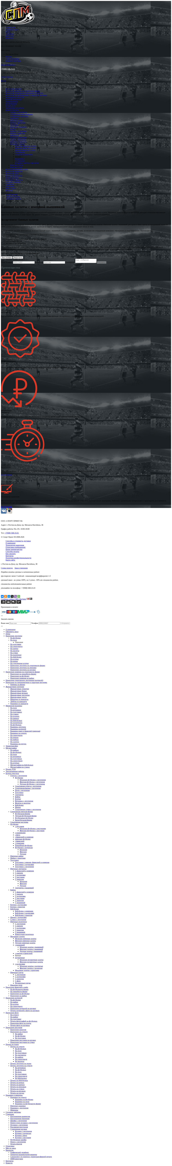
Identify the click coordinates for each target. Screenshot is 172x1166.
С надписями (20, 875)
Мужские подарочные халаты (31, 960)
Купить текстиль (12, 110)
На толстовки (15, 644)
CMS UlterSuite (20, 599)
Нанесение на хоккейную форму (23, 674)
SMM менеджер (16, 1159)
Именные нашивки (18, 1106)
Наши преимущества (14, 549)
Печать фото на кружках (20, 1025)
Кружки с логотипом (23, 1131)
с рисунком (19, 826)
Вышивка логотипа (18, 727)
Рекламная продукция (19, 1127)
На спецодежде (16, 735)
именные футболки (22, 839)
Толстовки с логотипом (24, 867)
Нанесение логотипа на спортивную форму (27, 666)
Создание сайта (7, 599)
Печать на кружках (18, 1091)
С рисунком (19, 877)
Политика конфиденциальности (18, 558)
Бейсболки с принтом (23, 915)
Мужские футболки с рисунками (33, 829)
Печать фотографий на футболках (23, 1021)
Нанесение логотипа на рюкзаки (23, 668)
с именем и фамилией (23, 155)
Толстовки (14, 125)
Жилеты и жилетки (22, 803)
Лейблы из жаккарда (18, 701)
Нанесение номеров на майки (22, 678)
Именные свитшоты (18, 127)
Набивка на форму (17, 685)
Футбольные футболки (24, 818)
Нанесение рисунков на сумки (22, 1042)
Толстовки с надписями (24, 865)
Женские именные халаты (25, 148)
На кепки (14, 661)
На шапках (14, 718)
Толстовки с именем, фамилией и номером (32, 862)
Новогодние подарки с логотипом (24, 1123)
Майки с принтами (18, 123)
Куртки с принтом (17, 133)
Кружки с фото (21, 1135)
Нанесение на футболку (19, 676)
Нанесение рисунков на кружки (23, 1040)
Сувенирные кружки (18, 1129)
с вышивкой (20, 152)
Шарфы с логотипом (18, 1121)
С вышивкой (20, 903)
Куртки (18, 799)
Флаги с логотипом (18, 1142)
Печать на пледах (17, 1093)
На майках (14, 740)
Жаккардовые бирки (18, 691)
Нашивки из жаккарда (19, 704)
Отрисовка (10, 186)
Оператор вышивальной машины (23, 1155)
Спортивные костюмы (19, 116)
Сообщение (70, 262)
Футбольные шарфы (18, 1140)
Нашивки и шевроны (14, 180)
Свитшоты (19, 795)
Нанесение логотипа (14, 89)
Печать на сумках (17, 1089)
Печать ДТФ (11, 106)
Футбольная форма (22, 814)
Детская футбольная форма (26, 816)
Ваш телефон (7, 257)
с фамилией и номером (24, 837)
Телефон (9, 262)
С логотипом (20, 924)
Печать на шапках (17, 1085)
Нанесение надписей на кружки (23, 1008)
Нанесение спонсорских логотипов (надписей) (24, 93)
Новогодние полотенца (24, 934)
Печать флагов (16, 1144)
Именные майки (16, 121)
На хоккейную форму (18, 992)
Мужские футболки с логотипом (33, 780)
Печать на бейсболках (19, 1080)
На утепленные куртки (19, 663)
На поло (13, 640)
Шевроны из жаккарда (19, 699)
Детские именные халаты (25, 150)
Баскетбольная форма (23, 820)
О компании (10, 28)
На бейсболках (16, 721)
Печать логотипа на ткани (20, 1064)
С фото (18, 981)
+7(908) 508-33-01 (8, 69)
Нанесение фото (12, 174)
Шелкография (11, 104)
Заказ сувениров (21, 568)
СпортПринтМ (12, 195)
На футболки (15, 638)
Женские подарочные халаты (31, 962)
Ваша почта (18, 257)
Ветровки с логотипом (24, 801)
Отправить (101, 262)
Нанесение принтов (18, 1030)
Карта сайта (10, 560)
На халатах (14, 742)
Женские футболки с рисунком (32, 831)
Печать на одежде (17, 1047)
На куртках (14, 716)
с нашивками (20, 833)
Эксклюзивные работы (15, 108)
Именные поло (16, 167)
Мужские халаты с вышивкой (31, 947)
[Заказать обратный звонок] (2, 626)
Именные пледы (16, 165)
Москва (9, 57)
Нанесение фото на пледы (20, 1023)
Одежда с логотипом (18, 112)
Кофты (13, 129)
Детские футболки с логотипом (32, 784)
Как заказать (11, 554)
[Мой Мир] (8, 596)
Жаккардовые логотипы (20, 695)
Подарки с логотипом (19, 1125)
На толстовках (16, 712)
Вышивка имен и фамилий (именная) (25, 731)
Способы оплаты (12, 552)
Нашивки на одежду (18, 1097)
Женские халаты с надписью (31, 968)
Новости (9, 191)
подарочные (20, 159)
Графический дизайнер (19, 1152)
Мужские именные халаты (25, 146)
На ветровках (15, 710)
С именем (19, 873)
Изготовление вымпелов (20, 1116)
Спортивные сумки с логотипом (28, 809)
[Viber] (15, 596)
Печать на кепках (17, 1083)
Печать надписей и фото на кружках (24, 1011)
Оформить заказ (12, 30)
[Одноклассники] (5, 596)
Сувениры (10, 34)
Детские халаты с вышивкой (31, 951)
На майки (14, 1002)
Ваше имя (39, 262)
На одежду (14, 1015)
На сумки (14, 653)
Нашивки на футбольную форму (28, 1104)
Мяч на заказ (11, 188)
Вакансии (9, 36)
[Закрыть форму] (2, 615)
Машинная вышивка (14, 100)
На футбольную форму (19, 989)
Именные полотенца (18, 142)
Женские (23, 852)
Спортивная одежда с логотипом (28, 786)
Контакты (9, 38)
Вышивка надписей (18, 729)
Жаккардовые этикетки (19, 689)
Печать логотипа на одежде (21, 1066)
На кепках (14, 737)
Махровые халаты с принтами (27, 163)
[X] (12, 596)
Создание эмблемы (13, 182)
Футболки (14, 119)
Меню (3, 81)
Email (3, 262)
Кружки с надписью (23, 1133)
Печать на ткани (12, 178)
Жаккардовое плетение (15, 97)
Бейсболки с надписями (24, 913)
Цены (8, 32)
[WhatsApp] (18, 596)
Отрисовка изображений (15, 547)
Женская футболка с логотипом (32, 782)
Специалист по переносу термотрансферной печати (31, 1157)
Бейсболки (14, 136)
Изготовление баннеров (19, 1119)
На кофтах (19, 1057)
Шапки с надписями (18, 138)
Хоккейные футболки (23, 845)
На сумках (14, 714)
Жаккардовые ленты (18, 697)
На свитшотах (20, 1055)
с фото (17, 835)
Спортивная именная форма (21, 114)
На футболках (15, 725)
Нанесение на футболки (19, 994)
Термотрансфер (12, 102)
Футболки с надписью (24, 848)
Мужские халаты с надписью (31, 966)
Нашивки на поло (22, 1102)
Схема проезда (7, 77)
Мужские (23, 850)
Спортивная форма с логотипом (28, 788)
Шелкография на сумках (20, 767)
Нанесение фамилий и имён (17, 169)
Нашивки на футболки (24, 1099)
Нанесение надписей (14, 172)
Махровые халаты (17, 144)
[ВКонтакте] (2, 596)
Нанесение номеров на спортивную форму (23, 91)
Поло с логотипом (22, 790)
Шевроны (14, 1110)
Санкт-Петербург (12, 59)
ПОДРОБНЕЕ (6, 475)
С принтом (19, 879)
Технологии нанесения (15, 545)
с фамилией (19, 841)
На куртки (14, 659)
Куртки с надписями (18, 131)
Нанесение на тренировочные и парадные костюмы (26, 95)
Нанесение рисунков (14, 176)
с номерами (19, 843)
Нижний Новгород (13, 61)
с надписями (20, 161)
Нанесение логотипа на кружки (23, 670)
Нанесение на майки (18, 996)
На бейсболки (15, 657)
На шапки (14, 649)
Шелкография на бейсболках (21, 765)
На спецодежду (16, 646)
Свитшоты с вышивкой (24, 888)
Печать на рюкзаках (18, 1087)
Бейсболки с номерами (24, 911)
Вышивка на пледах (18, 744)
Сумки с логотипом (18, 140)
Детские (23, 854)
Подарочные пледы (23, 983)
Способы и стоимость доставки (18, 541)
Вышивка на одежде (18, 733)
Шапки (18, 807)
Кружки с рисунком (23, 1138)
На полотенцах (16, 723)
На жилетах (19, 1061)
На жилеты (14, 651)
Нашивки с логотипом (19, 1108)
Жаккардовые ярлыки (19, 693)
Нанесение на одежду (19, 1032)
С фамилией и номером (24, 871)
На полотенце (15, 655)
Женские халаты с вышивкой (31, 949)
